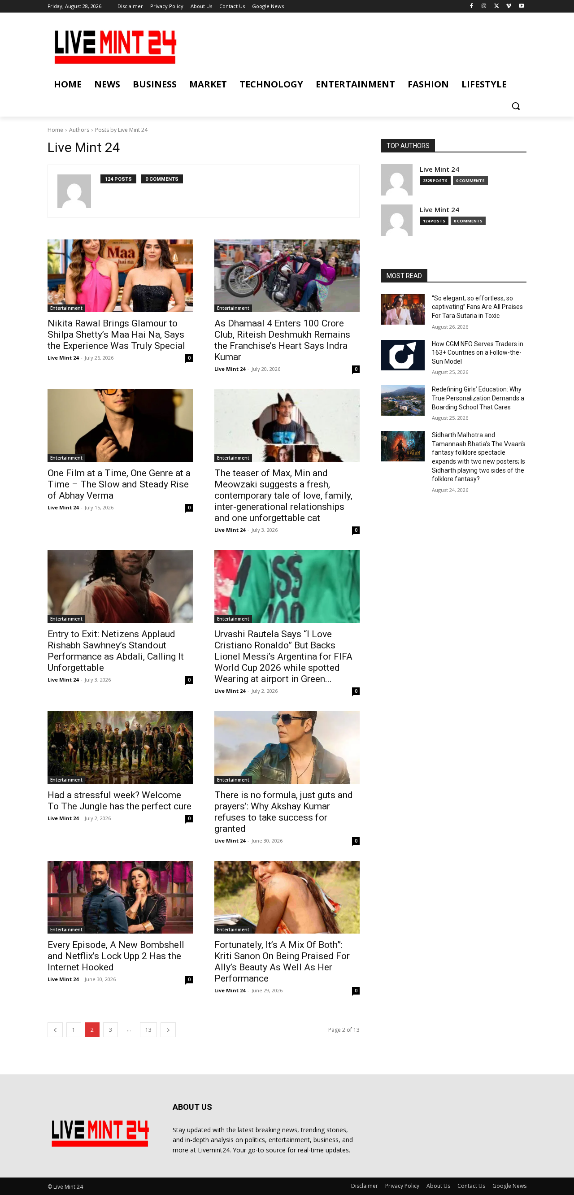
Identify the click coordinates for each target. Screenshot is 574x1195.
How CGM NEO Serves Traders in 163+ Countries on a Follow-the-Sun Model (477, 352)
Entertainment (66, 308)
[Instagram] (484, 6)
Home (55, 130)
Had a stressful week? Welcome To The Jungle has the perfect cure (119, 801)
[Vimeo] (509, 6)
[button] (515, 106)
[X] (496, 6)
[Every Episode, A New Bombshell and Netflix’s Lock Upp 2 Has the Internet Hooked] (120, 897)
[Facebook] (471, 6)
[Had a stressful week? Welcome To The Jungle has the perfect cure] (120, 747)
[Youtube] (521, 6)
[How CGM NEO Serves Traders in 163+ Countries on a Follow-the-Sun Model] (403, 355)
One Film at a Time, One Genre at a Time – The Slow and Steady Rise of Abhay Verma (119, 484)
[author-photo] (78, 191)
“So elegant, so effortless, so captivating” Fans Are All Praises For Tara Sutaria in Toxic (477, 307)
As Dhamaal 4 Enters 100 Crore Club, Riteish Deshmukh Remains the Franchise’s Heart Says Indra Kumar (282, 340)
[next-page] (168, 1029)
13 (148, 1030)
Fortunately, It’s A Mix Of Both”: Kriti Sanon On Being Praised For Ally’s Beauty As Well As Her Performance (282, 961)
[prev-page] (55, 1029)
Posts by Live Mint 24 (121, 130)
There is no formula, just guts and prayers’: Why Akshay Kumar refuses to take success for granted (283, 812)
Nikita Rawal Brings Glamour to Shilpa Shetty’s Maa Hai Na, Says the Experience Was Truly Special (116, 334)
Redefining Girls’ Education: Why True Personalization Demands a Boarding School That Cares (478, 398)
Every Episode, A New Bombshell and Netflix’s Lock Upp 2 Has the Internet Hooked (116, 956)
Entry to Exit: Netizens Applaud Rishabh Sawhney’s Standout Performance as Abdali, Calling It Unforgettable (116, 651)
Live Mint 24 (63, 357)
